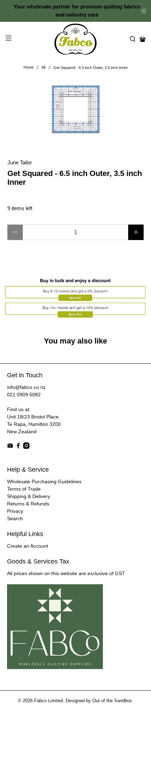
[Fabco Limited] (75, 39)
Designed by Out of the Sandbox (99, 700)
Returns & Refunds (28, 503)
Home (29, 67)
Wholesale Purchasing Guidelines (44, 481)
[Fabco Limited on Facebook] (18, 447)
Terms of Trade (24, 489)
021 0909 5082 (24, 394)
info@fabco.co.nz (26, 387)
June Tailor (19, 162)
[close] (143, 10)
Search (15, 518)
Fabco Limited (48, 700)
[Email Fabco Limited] (10, 447)
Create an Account (27, 546)
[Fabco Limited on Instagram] (26, 447)
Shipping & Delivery (28, 496)
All (43, 67)
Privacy (15, 511)
